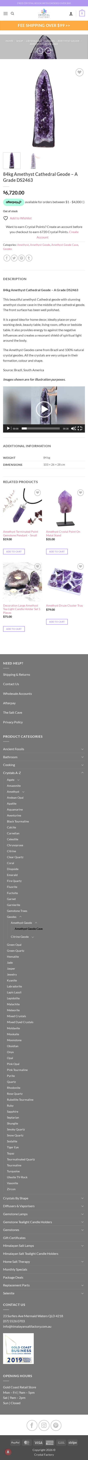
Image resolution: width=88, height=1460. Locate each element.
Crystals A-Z (34, 40)
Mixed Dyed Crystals (20, 1022)
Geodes (50, 40)
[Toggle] (82, 749)
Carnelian (13, 833)
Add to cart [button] (14, 551)
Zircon (11, 1189)
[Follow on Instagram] (43, 1425)
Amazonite (14, 785)
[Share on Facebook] (6, 258)
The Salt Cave (12, 712)
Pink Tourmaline (17, 1070)
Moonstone (14, 1040)
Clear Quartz (15, 857)
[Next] (78, 108)
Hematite (13, 956)
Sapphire (12, 1111)
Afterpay (9, 703)
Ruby (10, 1105)
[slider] (41, 428)
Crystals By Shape (15, 1198)
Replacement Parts (16, 1285)
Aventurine (14, 815)
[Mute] (73, 428)
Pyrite (11, 1076)
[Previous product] (48, 51)
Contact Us (11, 684)
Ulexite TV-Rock (17, 1177)
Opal (10, 1058)
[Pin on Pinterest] (21, 258)
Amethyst (23, 244)
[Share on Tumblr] (29, 258)
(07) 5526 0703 (14, 1321)
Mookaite (13, 1034)
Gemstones (11, 1230)
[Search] (12, 13)
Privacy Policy (13, 722)
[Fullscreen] (80, 428)
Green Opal (14, 944)
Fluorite (12, 887)
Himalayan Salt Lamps (18, 1245)
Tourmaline (14, 1165)
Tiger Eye (13, 1147)
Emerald (12, 875)
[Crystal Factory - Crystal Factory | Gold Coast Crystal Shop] (44, 13)
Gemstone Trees (17, 911)
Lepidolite (13, 998)
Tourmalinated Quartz (21, 1159)
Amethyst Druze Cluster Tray (64, 605)
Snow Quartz (15, 1135)
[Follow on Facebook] (32, 1425)
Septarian (13, 1117)
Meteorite (13, 1010)
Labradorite (14, 986)
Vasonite (12, 1183)
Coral (10, 863)
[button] (5, 13)
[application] (44, 409)
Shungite (12, 1123)
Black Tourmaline (18, 821)
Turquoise (13, 1171)
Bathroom (10, 757)
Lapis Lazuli (14, 992)
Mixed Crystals (16, 1016)
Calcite (11, 827)
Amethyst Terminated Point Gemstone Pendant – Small (20, 533)
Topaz (10, 1153)
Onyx (10, 1052)
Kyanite (12, 980)
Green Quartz (15, 950)
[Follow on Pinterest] (56, 1425)
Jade (10, 962)
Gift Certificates (14, 1238)
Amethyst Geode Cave (44, 44)
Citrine (11, 851)
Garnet (11, 899)
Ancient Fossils (13, 749)
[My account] (71, 13)
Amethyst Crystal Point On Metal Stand (63, 533)
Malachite (13, 1004)
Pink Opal (13, 1064)
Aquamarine (15, 809)
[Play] (8, 428)
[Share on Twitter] (14, 258)
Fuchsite (12, 893)
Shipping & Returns (16, 674)
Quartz (11, 1081)
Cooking (9, 765)
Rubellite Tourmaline (20, 1099)
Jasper (11, 968)
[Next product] (40, 51)
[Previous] (10, 108)
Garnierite (13, 905)
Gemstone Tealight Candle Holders (27, 1222)
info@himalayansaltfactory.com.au (27, 1326)
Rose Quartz (15, 1093)
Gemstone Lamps (15, 1214)
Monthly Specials (15, 1269)
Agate (10, 779)
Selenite (8, 1293)
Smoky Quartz (16, 1129)
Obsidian (12, 1046)
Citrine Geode (20, 936)
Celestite (12, 839)
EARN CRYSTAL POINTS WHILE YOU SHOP (44, 3)
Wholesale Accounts (17, 693)
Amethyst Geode (69, 40)
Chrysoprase (15, 845)
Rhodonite (13, 1087)
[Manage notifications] (8, 1452)
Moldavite (13, 1028)
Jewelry (12, 974)
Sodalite (12, 1141)
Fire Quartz (14, 881)
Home (9, 40)
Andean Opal (15, 797)
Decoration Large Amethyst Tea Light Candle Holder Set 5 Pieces (21, 609)
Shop (19, 40)
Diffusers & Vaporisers (19, 1206)
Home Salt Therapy (16, 1261)
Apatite (11, 803)
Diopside (12, 869)
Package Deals (13, 1277)
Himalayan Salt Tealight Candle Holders (30, 1253)
